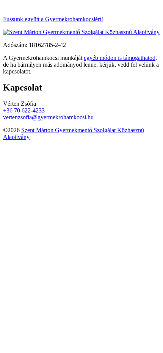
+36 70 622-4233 (24, 110)
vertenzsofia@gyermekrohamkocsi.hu (48, 117)
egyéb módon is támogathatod (119, 58)
